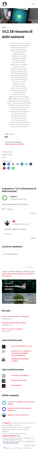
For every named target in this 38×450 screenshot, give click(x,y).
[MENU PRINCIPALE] (33, 4)
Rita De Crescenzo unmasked (12, 329)
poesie (4, 27)
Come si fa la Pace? (21, 415)
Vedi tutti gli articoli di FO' (14, 144)
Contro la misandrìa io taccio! (21, 346)
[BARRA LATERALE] (19, 307)
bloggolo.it (7, 423)
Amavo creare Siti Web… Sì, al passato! (15, 316)
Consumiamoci (16, 385)
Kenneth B (11, 408)
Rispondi (33, 213)
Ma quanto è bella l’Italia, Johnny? (14, 323)
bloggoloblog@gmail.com (11, 436)
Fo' (14, 221)
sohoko (10, 415)
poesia (5, 154)
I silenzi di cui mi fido (18, 380)
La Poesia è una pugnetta (20, 375)
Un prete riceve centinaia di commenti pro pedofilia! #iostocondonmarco (21, 353)
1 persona (10, 209)
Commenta (29, 267)
